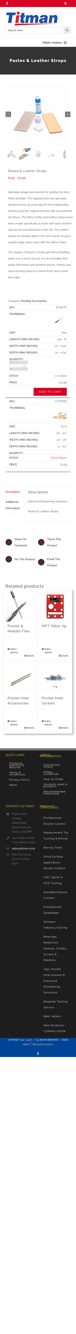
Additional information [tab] (13, 505)
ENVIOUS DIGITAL (44, 1044)
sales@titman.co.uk (23, 848)
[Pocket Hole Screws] (55, 678)
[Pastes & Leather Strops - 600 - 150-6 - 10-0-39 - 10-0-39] (59, 314)
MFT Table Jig (54, 626)
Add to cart (50, 391)
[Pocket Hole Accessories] (21, 678)
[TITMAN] (32, 13)
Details (30, 655)
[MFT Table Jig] (55, 606)
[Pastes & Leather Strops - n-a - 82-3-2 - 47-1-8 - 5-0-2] (59, 408)
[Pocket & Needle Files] (21, 606)
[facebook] (7, 3)
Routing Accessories (34, 301)
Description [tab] (13, 491)
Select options (14, 651)
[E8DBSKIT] (38, 114)
